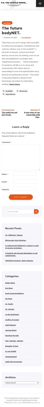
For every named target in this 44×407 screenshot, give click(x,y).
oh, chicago (9, 309)
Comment (6, 142)
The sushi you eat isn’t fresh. (9, 112)
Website (5, 189)
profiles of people (12, 320)
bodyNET (9, 91)
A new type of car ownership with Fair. (32, 113)
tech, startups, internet (14, 341)
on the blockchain (12, 314)
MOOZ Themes (17, 402)
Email (5, 182)
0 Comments (26, 37)
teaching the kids (12, 336)
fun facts (8, 299)
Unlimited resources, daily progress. (19, 261)
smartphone (10, 94)
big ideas (7, 23)
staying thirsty (11, 330)
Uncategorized (11, 357)
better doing (10, 283)
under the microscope (13, 362)
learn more (15, 84)
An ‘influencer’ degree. (14, 235)
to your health (10, 351)
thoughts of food (11, 346)
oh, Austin (9, 304)
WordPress (36, 402)
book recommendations (14, 293)
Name (5, 174)
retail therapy (10, 325)
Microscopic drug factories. (15, 240)
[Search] (36, 211)
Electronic (23, 91)
